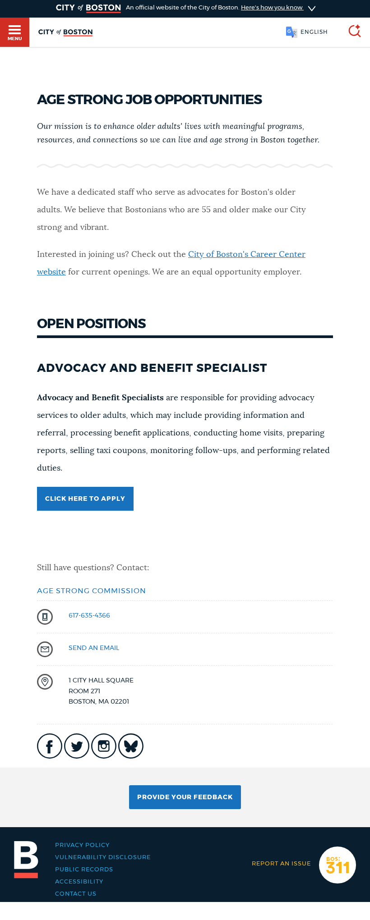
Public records (84, 870)
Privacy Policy (82, 845)
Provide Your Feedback (185, 797)
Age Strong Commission (91, 591)
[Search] (351, 32)
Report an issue (281, 864)
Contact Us (76, 894)
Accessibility (79, 882)
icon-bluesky (130, 746)
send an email (94, 648)
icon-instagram (103, 746)
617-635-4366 (89, 616)
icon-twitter (76, 746)
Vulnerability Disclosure (103, 857)
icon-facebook (49, 746)
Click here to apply (85, 499)
